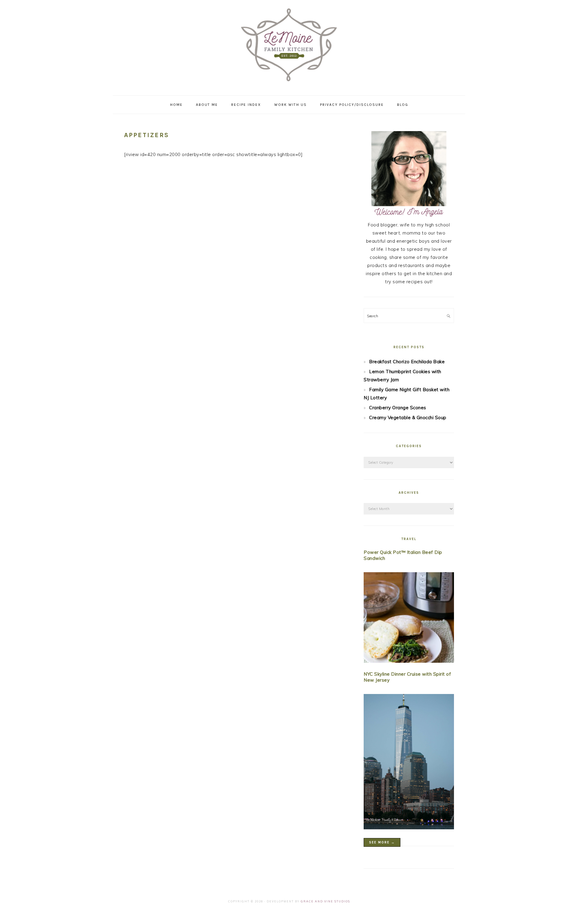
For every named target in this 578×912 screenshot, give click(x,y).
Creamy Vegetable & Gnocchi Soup (407, 417)
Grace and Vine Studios (325, 901)
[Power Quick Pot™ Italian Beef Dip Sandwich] (409, 618)
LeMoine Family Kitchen (289, 45)
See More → (382, 842)
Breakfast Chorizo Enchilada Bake (407, 361)
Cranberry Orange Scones (397, 407)
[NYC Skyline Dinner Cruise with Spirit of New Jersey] (409, 763)
